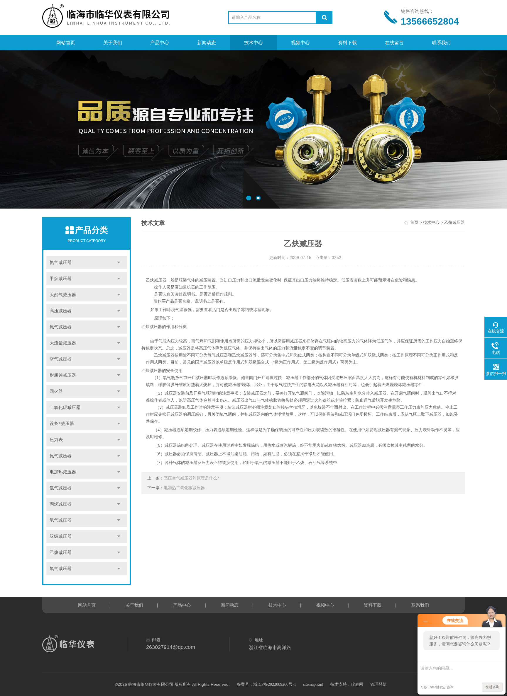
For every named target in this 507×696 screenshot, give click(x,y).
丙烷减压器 (61, 504)
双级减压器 (61, 536)
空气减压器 (61, 359)
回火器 (56, 391)
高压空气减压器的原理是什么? (191, 478)
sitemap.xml (313, 684)
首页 (414, 222)
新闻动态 (206, 42)
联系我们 (441, 42)
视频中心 (300, 42)
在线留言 (394, 42)
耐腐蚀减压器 (63, 375)
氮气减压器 (61, 327)
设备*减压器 (62, 423)
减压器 (171, 454)
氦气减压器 (61, 262)
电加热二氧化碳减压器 (184, 488)
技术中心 (253, 42)
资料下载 (347, 42)
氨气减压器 (61, 455)
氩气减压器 (61, 488)
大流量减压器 (63, 343)
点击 (119, 262)
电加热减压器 (63, 472)
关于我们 (112, 42)
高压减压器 (61, 310)
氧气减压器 (61, 568)
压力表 (56, 439)
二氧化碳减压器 (65, 407)
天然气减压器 (63, 294)
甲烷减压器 (61, 278)
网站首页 (65, 42)
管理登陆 (378, 684)
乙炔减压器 (61, 552)
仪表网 (357, 684)
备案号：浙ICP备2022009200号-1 (266, 684)
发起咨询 (492, 687)
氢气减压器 (61, 520)
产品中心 (159, 42)
